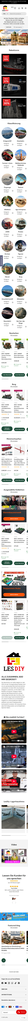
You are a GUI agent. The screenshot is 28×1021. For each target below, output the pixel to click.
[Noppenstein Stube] (14, 578)
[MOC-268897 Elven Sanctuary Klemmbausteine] (19, 344)
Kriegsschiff (7, 141)
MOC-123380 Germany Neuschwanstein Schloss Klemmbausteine (19, 408)
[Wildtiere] (7, 201)
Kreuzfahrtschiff (7, 299)
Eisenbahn (20, 141)
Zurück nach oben (14, 971)
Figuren (20, 254)
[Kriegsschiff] (7, 133)
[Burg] (21, 269)
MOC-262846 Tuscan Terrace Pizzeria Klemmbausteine (6, 356)
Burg (20, 277)
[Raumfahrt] (7, 313)
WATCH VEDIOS (14, 518)
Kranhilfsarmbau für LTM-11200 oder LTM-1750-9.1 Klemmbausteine (19, 462)
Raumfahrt (7, 321)
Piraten (20, 232)
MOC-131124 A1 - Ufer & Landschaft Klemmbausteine (19, 540)
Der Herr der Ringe (21, 322)
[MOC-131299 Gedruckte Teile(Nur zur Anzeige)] (7, 605)
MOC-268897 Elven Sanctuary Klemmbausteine (19, 355)
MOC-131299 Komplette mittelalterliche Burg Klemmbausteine (6, 408)
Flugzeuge (7, 187)
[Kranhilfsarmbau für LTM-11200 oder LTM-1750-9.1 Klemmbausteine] (19, 449)
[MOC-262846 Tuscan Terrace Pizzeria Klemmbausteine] (7, 344)
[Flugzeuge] (7, 179)
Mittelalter (20, 299)
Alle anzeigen (14, 335)
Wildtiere (7, 210)
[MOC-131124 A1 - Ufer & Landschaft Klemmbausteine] (19, 529)
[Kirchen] (7, 246)
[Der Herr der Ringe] (21, 313)
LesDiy (6, 1017)
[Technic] (21, 179)
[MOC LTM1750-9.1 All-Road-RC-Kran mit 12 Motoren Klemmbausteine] (7, 449)
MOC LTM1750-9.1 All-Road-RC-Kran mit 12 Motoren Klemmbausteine (6, 462)
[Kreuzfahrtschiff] (7, 291)
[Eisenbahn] (21, 133)
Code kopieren (18, 27)
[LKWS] (7, 224)
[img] (14, 881)
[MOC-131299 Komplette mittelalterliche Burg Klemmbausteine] (7, 395)
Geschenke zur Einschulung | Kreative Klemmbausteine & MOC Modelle (12, 948)
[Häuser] (7, 269)
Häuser (7, 277)
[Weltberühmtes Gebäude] (21, 155)
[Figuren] (21, 246)
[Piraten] (21, 224)
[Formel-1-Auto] (7, 155)
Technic (20, 187)
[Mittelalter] (21, 291)
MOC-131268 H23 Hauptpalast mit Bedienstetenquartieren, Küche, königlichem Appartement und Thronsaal (19, 620)
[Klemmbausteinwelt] (14, 502)
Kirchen (7, 254)
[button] (13, 903)
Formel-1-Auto (7, 163)
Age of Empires (21, 210)
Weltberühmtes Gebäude (20, 164)
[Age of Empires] (21, 201)
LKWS (7, 232)
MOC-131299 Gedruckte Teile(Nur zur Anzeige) (5, 617)
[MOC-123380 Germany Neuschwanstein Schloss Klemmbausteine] (19, 395)
